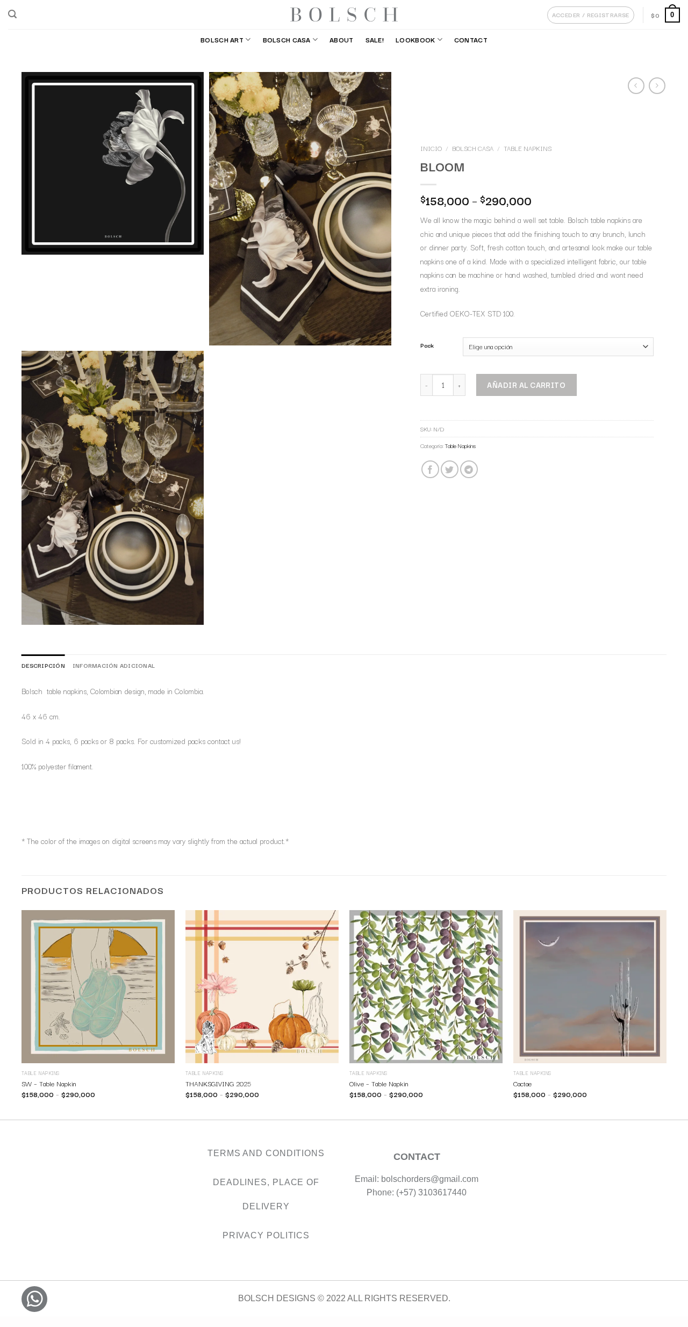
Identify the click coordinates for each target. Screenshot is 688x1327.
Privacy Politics (266, 1235)
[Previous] (22, 1014)
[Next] (666, 1014)
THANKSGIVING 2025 (218, 1083)
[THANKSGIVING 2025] (262, 986)
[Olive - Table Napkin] (426, 986)
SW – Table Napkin (49, 1083)
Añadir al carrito (526, 385)
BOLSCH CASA (287, 39)
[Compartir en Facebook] (430, 469)
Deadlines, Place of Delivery (266, 1194)
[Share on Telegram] (468, 469)
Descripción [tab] (43, 665)
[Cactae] (589, 986)
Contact (471, 39)
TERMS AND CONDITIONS (266, 1153)
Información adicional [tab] (114, 665)
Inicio (431, 148)
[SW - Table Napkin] (98, 986)
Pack (427, 345)
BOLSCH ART (221, 39)
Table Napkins (527, 148)
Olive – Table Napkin (378, 1083)
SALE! (375, 39)
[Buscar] (12, 14)
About (341, 39)
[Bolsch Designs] (344, 14)
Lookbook (415, 39)
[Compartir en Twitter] (449, 469)
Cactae (522, 1083)
